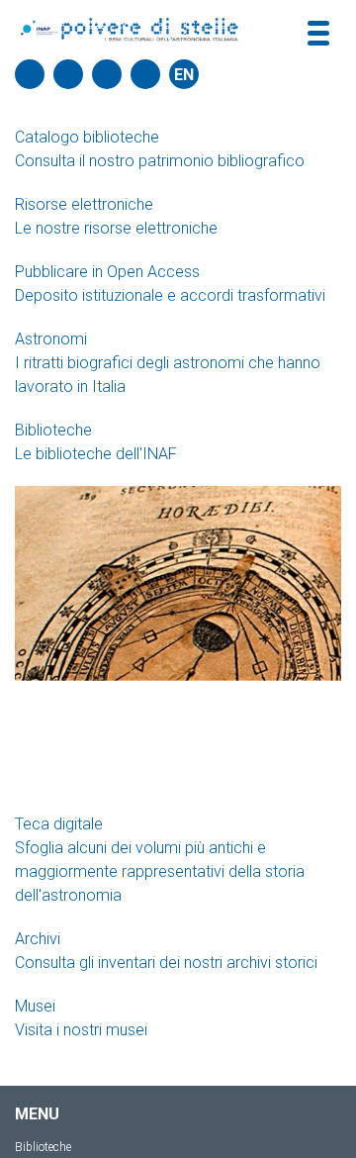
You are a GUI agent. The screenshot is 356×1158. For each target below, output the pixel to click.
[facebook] (145, 74)
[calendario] (68, 74)
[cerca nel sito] (29, 74)
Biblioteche (43, 1147)
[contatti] (107, 74)
